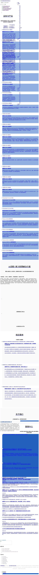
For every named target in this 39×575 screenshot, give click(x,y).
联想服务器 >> (6, 25)
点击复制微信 (2, 4)
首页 (18, 2)
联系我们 (4, 572)
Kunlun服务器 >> (12, 27)
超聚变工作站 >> (6, 27)
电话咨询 (4, 573)
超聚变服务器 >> (12, 26)
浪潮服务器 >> (6, 26)
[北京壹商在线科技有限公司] (5, 0)
